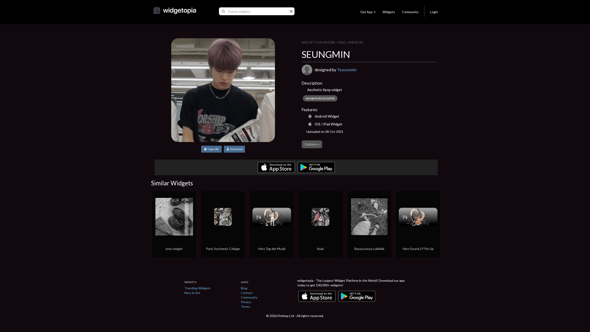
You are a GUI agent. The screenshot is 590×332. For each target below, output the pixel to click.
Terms (245, 306)
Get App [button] (366, 12)
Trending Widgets (197, 288)
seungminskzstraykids (320, 98)
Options (311, 144)
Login (434, 12)
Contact (247, 293)
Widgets (389, 12)
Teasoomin (347, 69)
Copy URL (212, 149)
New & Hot (192, 293)
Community (410, 12)
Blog (244, 288)
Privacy (246, 302)
